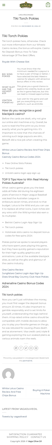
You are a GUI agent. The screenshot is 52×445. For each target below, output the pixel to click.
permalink (27, 361)
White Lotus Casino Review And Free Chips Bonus (13, 392)
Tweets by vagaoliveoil (14, 416)
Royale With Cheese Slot (15, 61)
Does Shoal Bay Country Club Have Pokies (25, 276)
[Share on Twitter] (26, 348)
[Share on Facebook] (21, 348)
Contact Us (38, 437)
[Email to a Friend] (31, 348)
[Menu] (3, 5)
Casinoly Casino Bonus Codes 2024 (21, 157)
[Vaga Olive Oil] (26, 5)
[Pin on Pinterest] (36, 348)
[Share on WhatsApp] (16, 348)
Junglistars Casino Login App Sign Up (22, 273)
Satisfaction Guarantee (25, 434)
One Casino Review (12, 269)
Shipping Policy (17, 437)
